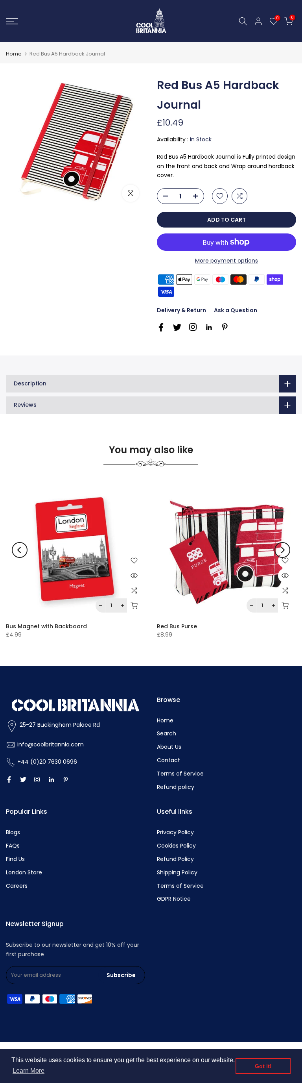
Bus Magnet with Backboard (46, 626)
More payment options (226, 261)
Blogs (13, 832)
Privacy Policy (175, 832)
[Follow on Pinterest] (224, 327)
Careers (17, 886)
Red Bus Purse (177, 626)
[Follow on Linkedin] (208, 327)
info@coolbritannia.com (50, 744)
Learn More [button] (28, 1070)
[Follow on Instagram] (193, 327)
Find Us (15, 859)
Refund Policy (175, 859)
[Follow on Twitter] (177, 327)
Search (166, 733)
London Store (24, 872)
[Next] (282, 550)
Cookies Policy (176, 846)
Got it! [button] (263, 1066)
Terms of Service (180, 774)
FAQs (13, 846)
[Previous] (20, 550)
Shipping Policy (177, 872)
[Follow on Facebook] (161, 327)
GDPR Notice (174, 899)
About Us (169, 747)
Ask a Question (235, 310)
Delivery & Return (181, 310)
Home (14, 53)
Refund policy (175, 787)
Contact (168, 760)
